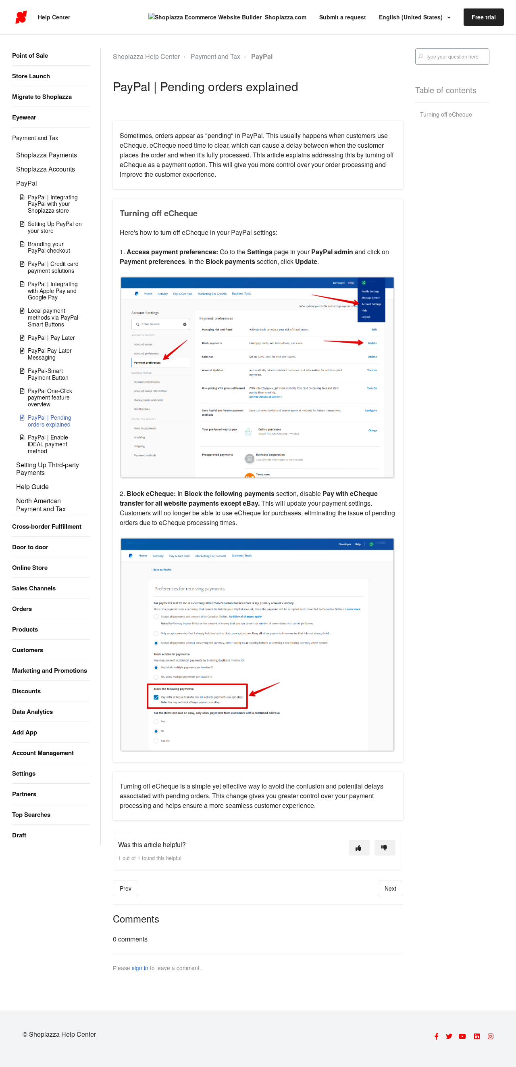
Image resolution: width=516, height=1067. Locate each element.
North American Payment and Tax (41, 504)
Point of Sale (30, 55)
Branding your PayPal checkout (49, 247)
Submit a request (342, 17)
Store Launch (31, 75)
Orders (22, 608)
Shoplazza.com (285, 17)
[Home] (21, 17)
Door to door (30, 546)
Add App (24, 732)
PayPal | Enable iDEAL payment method (48, 444)
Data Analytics (32, 711)
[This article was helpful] (359, 848)
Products (25, 629)
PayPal (26, 183)
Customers (27, 649)
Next (390, 888)
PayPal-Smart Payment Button (48, 373)
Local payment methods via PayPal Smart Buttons (53, 317)
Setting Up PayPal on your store (55, 227)
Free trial (484, 17)
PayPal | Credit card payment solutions (53, 266)
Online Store (30, 567)
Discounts (26, 690)
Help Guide (32, 486)
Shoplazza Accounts (45, 169)
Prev (125, 888)
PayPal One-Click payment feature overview (50, 397)
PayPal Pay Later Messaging (50, 353)
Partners (24, 793)
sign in (140, 968)
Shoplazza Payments (46, 154)
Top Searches (31, 814)
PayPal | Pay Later (51, 337)
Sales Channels (34, 588)
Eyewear (24, 117)
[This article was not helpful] (385, 848)
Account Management (43, 752)
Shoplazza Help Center (146, 56)
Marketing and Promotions (49, 670)
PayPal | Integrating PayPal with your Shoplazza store (53, 204)
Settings (23, 773)
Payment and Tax (35, 137)
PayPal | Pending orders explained (49, 420)
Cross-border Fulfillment (46, 526)
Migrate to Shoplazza (42, 96)
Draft (19, 835)
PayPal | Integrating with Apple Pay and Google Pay (53, 290)
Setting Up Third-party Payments (47, 468)
